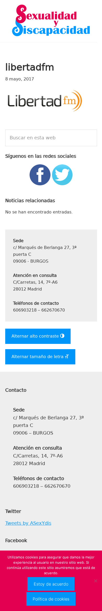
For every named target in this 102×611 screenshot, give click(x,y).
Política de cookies (51, 599)
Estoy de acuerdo (51, 584)
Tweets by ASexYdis (28, 523)
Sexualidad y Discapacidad (51, 21)
